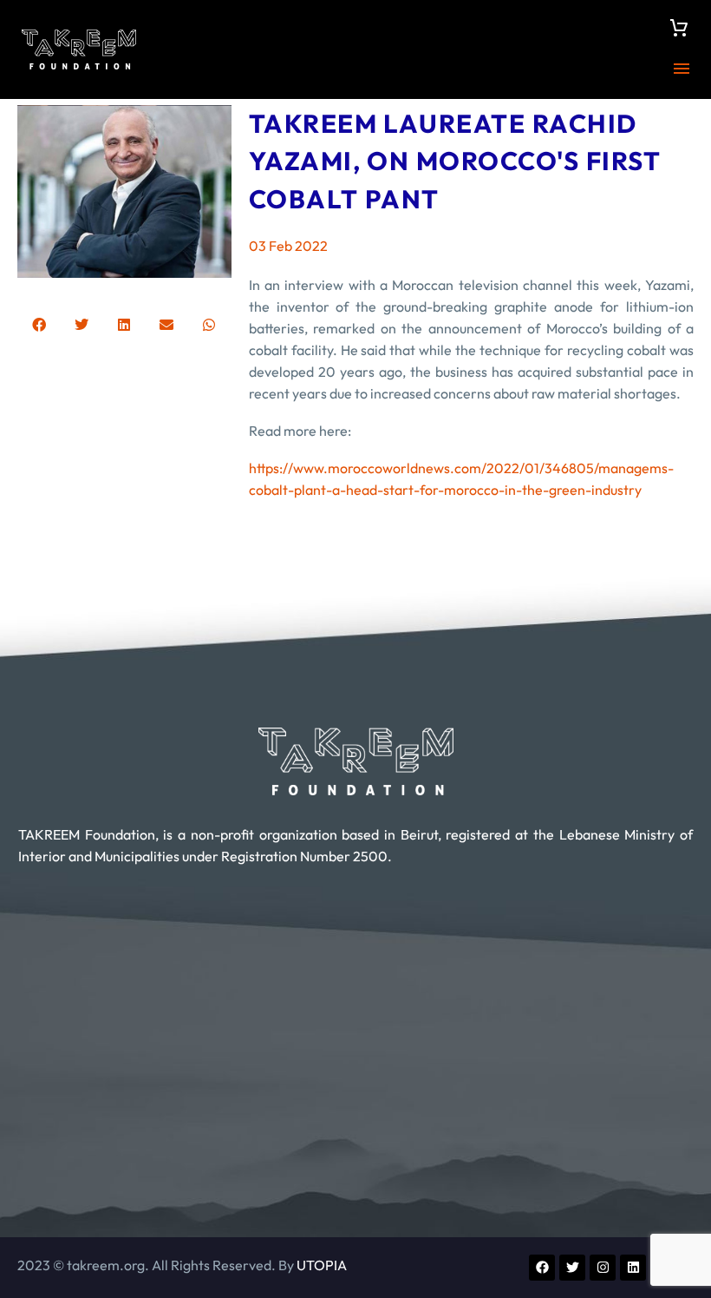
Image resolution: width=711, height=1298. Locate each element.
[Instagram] (603, 1268)
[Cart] (679, 27)
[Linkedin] (633, 1268)
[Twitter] (572, 1268)
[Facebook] (542, 1268)
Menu (681, 69)
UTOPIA (322, 1265)
